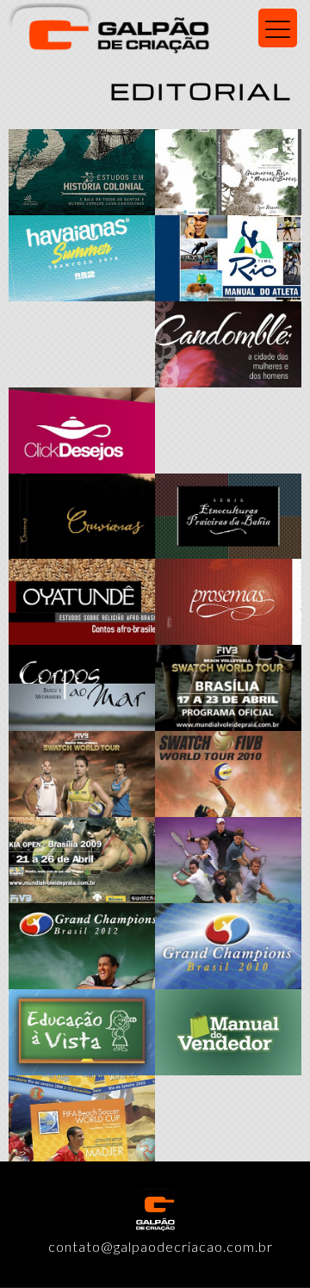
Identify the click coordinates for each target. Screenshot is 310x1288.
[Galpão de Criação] (155, 26)
